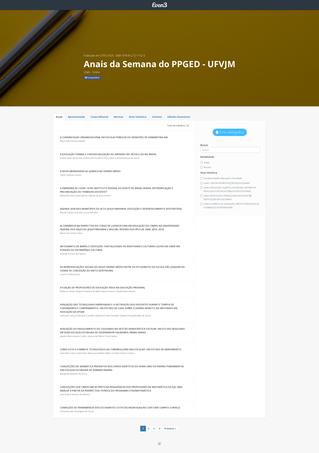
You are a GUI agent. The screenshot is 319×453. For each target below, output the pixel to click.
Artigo (207, 162)
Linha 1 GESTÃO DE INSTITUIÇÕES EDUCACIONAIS (227, 183)
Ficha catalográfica (231, 132)
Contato (157, 116)
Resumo (207, 167)
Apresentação (76, 116)
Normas (118, 116)
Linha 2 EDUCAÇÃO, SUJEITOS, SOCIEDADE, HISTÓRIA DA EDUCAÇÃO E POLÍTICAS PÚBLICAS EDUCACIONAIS (230, 189)
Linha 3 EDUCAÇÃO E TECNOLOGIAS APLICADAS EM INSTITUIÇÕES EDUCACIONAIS (228, 197)
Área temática (137, 116)
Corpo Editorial (99, 116)
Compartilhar (93, 77)
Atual (59, 116)
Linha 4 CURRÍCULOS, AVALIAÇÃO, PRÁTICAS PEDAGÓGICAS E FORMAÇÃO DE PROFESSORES (231, 205)
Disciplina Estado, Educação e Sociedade (223, 178)
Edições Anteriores (178, 116)
